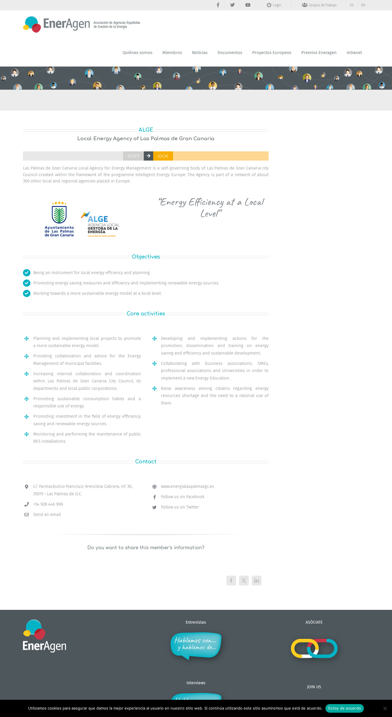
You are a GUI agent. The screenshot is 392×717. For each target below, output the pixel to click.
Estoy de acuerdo (344, 708)
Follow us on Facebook (182, 496)
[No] (385, 708)
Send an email (47, 514)
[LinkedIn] (256, 580)
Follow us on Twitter (180, 507)
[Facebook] (231, 580)
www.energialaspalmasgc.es (187, 486)
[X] (244, 580)
